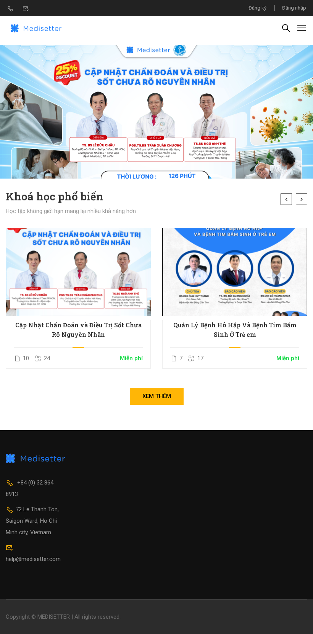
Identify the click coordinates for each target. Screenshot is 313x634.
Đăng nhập (294, 8)
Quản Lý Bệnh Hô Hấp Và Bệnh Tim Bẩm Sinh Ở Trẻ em (78, 329)
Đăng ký (257, 8)
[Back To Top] (297, 620)
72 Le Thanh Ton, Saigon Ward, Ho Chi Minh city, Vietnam (32, 521)
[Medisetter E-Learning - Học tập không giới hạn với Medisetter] (36, 27)
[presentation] (286, 199)
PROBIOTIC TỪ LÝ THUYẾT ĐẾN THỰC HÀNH (234, 329)
